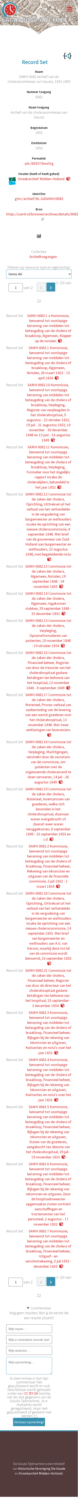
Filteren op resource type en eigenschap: (39, 267)
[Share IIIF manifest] (39, 236)
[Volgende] (50, 287)
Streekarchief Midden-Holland (40, 1473)
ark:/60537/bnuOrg (39, 163)
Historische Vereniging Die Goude (41, 1468)
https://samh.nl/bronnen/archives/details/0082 (42, 214)
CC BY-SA (31, 1393)
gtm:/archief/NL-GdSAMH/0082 (39, 198)
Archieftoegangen (43, 256)
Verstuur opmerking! (29, 1422)
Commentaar (41, 1308)
